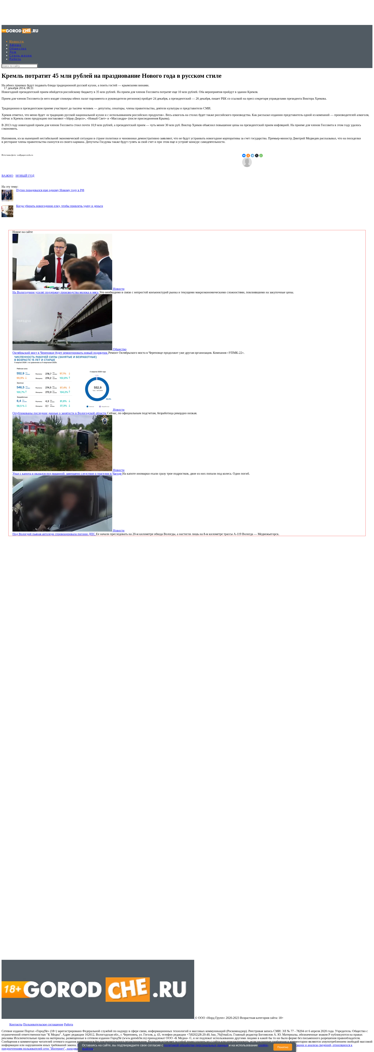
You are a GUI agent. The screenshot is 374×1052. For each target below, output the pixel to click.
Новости (16, 41)
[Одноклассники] (248, 155)
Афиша (15, 45)
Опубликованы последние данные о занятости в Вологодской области (59, 413)
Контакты (15, 1024)
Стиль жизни (20, 55)
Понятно (282, 1047)
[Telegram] (252, 155)
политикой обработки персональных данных (196, 1045)
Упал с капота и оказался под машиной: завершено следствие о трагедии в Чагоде (67, 473)
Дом (12, 52)
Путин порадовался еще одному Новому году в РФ (50, 190)
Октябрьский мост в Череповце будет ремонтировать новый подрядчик (60, 352)
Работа (15, 59)
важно (7, 175)
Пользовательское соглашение (43, 1024)
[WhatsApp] (261, 155)
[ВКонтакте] (244, 155)
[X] (256, 155)
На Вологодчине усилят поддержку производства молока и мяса (55, 292)
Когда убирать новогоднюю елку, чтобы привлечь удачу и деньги (59, 206)
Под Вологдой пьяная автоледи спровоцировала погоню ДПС (54, 534)
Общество (17, 48)
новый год (25, 175)
